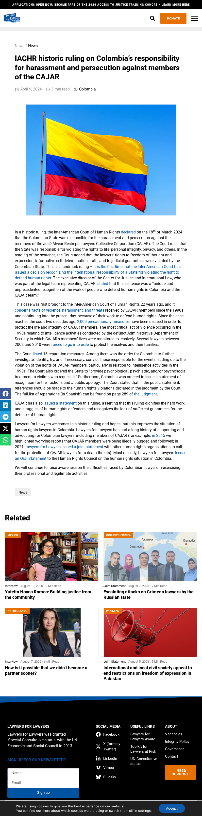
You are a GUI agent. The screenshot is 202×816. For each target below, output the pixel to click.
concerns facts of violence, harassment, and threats (59, 310)
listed (37, 354)
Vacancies (173, 734)
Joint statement (114, 586)
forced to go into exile (70, 344)
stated (102, 284)
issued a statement (60, 403)
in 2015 (158, 435)
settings (144, 811)
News (33, 46)
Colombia (87, 89)
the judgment (145, 394)
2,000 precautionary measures (103, 321)
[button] (152, 18)
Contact (171, 756)
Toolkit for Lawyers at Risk (143, 749)
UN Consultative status (143, 761)
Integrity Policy (177, 741)
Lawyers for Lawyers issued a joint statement (64, 447)
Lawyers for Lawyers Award (142, 736)
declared (128, 232)
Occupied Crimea (118, 535)
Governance (175, 749)
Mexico (13, 535)
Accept (172, 808)
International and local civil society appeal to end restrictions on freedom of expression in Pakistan (147, 673)
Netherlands (17, 611)
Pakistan (112, 611)
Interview (11, 586)
